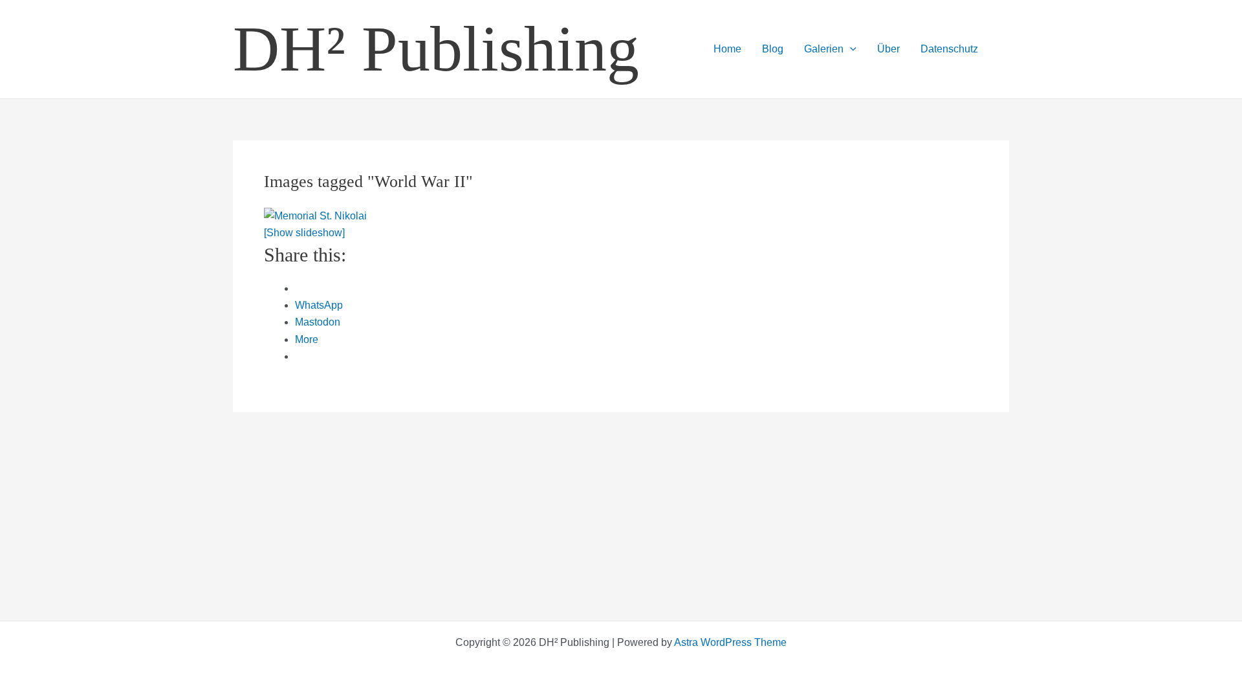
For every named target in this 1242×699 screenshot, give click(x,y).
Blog (772, 48)
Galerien (824, 48)
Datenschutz (949, 48)
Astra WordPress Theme (730, 642)
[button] (850, 49)
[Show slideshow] (304, 232)
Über (888, 48)
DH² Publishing (436, 49)
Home (727, 48)
